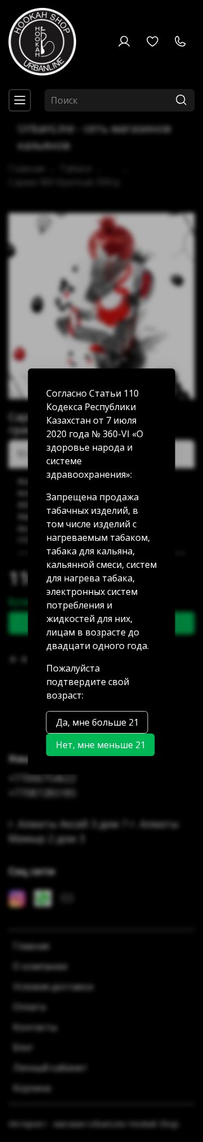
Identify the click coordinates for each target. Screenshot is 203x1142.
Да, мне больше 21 (97, 722)
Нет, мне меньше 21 (100, 745)
